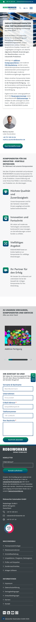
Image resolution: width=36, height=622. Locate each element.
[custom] (8, 612)
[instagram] (16, 612)
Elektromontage (22, 98)
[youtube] (12, 612)
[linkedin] (4, 612)
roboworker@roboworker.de (25, 1)
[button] (3, 618)
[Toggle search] (20, 8)
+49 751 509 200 (10, 1)
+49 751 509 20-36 (9, 137)
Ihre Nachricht (9, 420)
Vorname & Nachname (12, 385)
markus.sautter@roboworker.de (14, 140)
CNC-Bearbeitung (11, 65)
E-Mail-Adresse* (8, 462)
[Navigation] (31, 8)
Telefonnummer (9, 411)
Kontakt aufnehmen (15, 471)
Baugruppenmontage (18, 96)
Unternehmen (8, 394)
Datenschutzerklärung (15, 491)
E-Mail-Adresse (10, 402)
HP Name (2, 372)
